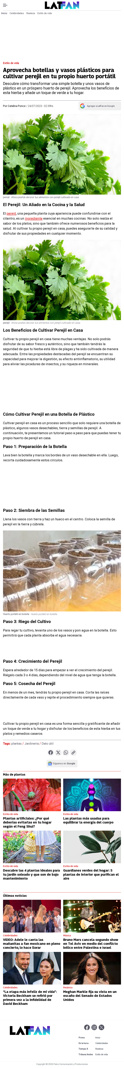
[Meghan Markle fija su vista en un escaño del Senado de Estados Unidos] (92, 968)
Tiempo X (86, 1048)
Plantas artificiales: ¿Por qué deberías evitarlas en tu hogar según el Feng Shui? (27, 822)
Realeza (30, 13)
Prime (86, 1037)
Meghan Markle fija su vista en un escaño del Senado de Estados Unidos (90, 996)
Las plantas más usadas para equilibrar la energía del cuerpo (88, 820)
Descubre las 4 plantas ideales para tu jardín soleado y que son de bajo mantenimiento (31, 874)
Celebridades (17, 13)
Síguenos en (64, 763)
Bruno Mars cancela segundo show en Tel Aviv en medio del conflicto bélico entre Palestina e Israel (90, 944)
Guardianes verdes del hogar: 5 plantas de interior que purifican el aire (91, 874)
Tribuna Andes (86, 1054)
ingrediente (33, 218)
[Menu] (6, 5)
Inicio (4, 13)
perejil (11, 213)
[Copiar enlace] (73, 752)
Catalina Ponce (17, 106)
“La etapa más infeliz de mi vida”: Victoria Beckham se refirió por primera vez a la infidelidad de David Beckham (30, 998)
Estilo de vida (44, 13)
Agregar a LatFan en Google (97, 106)
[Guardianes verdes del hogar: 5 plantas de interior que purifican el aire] (92, 847)
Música (67, 935)
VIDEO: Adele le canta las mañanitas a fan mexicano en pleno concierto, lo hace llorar (31, 944)
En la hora (86, 1043)
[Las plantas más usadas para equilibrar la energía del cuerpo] (92, 795)
